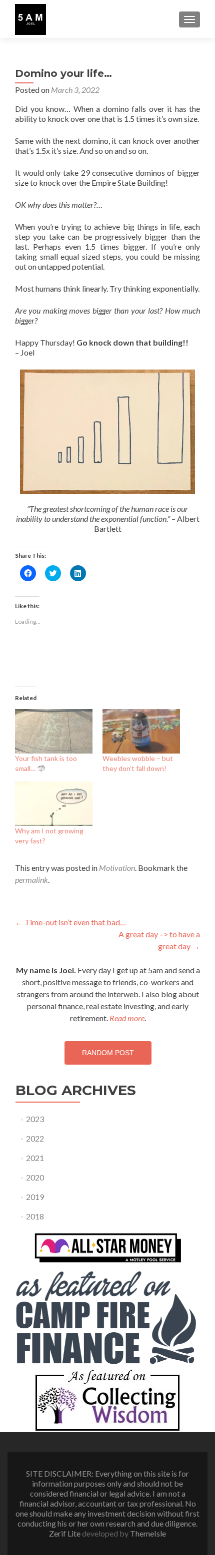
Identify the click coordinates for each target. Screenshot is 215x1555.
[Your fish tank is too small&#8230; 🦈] (53, 731)
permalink (31, 879)
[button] (30, 19)
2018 (35, 1216)
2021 (35, 1158)
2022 (35, 1138)
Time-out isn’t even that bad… (70, 922)
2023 (35, 1119)
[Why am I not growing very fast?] (53, 803)
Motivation (117, 867)
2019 (35, 1196)
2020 (35, 1177)
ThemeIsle (148, 1533)
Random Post (108, 1053)
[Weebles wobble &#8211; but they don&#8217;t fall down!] (141, 731)
